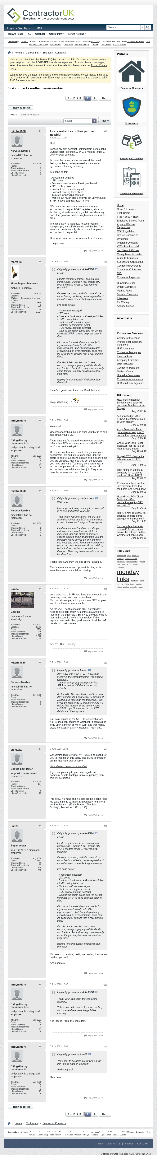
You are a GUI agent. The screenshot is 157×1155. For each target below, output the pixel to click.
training (138, 584)
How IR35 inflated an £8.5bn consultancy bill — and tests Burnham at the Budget (131, 404)
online (142, 580)
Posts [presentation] (13, 115)
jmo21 (15, 825)
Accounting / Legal (91, 41)
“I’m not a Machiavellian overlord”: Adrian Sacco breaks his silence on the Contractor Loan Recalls (131, 530)
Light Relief (106, 44)
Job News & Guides (128, 250)
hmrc (124, 564)
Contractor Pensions (128, 367)
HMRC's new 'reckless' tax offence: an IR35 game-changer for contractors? (131, 515)
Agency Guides (125, 306)
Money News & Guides (129, 254)
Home (120, 205)
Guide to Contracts (127, 258)
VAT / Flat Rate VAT (128, 246)
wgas (140, 587)
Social (95, 44)
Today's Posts (15, 34)
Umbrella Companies (111, 41)
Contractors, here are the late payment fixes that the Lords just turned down (131, 486)
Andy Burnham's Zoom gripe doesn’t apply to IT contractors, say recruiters (131, 432)
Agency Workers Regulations (126, 226)
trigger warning (123, 587)
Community (55, 34)
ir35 (129, 564)
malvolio (16, 261)
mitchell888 (18, 131)
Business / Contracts (48, 41)
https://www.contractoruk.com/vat (68, 766)
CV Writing (123, 302)
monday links (128, 575)
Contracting (13, 41)
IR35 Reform (55, 44)
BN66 (135, 216)
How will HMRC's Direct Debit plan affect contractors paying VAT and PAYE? (130, 501)
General (24, 41)
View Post (96, 269)
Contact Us (113, 1144)
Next (104, 98)
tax (118, 584)
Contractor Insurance (128, 338)
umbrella (133, 587)
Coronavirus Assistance (69, 41)
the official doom (127, 584)
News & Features (126, 209)
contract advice (131, 559)
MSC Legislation (126, 231)
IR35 (119, 216)
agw (129, 556)
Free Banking (124, 356)
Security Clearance (127, 294)
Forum (18, 52)
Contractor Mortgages (129, 352)
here (44, 77)
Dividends (122, 238)
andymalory (18, 420)
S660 (127, 216)
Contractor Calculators (129, 269)
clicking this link (65, 59)
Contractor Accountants (130, 379)
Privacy (128, 1144)
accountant (121, 556)
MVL (119, 273)
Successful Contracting (130, 261)
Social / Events (119, 44)
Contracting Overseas (129, 265)
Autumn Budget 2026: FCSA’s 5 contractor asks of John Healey (131, 419)
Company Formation (128, 360)
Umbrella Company (127, 242)
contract (120, 559)
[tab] (13, 114)
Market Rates (124, 290)
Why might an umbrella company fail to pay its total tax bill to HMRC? (129, 472)
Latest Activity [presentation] (30, 115)
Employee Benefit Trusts (131, 220)
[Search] (147, 27)
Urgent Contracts (126, 286)
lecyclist (16, 749)
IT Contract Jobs (126, 283)
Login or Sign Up (17, 28)
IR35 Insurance (125, 348)
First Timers (123, 213)
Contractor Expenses (128, 277)
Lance (15, 588)
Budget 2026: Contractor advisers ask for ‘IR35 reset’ (130, 459)
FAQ (29, 34)
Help (40, 27)
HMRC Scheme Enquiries (133, 41)
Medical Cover (125, 371)
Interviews (122, 298)
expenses (121, 561)
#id (105, 261)
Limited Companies (127, 235)
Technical (68, 44)
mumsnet (134, 580)
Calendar (40, 34)
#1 (105, 131)
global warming (132, 561)
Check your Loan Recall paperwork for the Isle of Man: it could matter (130, 445)
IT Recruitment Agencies (130, 383)
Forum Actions (76, 34)
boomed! (135, 556)
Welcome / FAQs (81, 44)
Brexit (32, 41)
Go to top (143, 1144)
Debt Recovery (125, 363)
